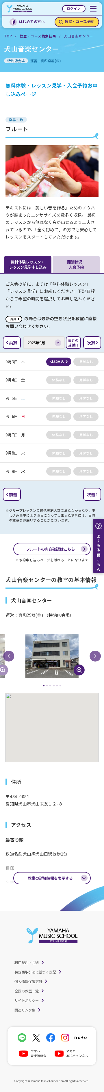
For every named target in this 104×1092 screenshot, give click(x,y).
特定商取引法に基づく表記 (35, 972)
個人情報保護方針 (28, 981)
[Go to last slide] (8, 656)
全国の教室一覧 (26, 991)
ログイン (74, 8)
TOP (8, 36)
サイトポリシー (26, 1000)
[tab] (43, 685)
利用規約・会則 (26, 962)
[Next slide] (95, 656)
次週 (91, 343)
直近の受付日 (73, 342)
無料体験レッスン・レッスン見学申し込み (28, 264)
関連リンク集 (24, 1010)
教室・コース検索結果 (38, 36)
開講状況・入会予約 (76, 264)
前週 (13, 343)
